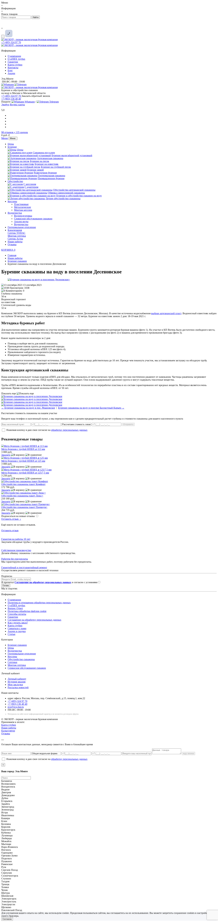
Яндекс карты (17, 104)
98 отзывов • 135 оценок (14, 132)
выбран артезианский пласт (166, 313)
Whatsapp (29, 101)
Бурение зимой (35, 169)
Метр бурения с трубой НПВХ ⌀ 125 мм (23, 461)
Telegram (54, 101)
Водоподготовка (23, 215)
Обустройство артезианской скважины (74, 190)
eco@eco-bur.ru (16, 707)
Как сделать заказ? (18, 622)
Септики (12, 662)
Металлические (22, 207)
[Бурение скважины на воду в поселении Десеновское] (109, 279)
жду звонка (188, 753)
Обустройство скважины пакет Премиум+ (24, 507)
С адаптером (31, 187)
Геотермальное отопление (22, 227)
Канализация (15, 230)
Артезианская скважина (50, 158)
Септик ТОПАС (16, 233)
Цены (11, 144)
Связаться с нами (17, 628)
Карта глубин (15, 64)
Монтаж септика (17, 235)
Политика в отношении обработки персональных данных (39, 602)
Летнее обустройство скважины (63, 198)
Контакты (13, 67)
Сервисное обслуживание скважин (33, 218)
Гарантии (13, 61)
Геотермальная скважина (51, 175)
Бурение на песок (39, 161)
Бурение (12, 146)
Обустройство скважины (21, 659)
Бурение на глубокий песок (56, 167)
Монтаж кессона (23, 210)
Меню (4, 138)
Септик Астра (15, 238)
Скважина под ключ (44, 152)
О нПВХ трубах (16, 59)
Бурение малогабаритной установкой (72, 155)
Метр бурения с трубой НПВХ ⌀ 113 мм (23, 449)
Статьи (11, 634)
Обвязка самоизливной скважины (66, 192)
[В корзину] (18, 455)
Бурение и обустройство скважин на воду (79, 195)
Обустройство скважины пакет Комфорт (23, 484)
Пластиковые (21, 204)
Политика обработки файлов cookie (27, 611)
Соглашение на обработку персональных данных (34, 619)
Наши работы (15, 241)
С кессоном (29, 184)
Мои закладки (15, 684)
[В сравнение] (33, 455)
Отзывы (12, 244)
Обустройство (15, 181)
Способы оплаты (17, 614)
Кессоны (12, 201)
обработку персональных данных (69, 430)
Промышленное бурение (51, 178)
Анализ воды (21, 221)
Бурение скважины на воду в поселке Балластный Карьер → (91, 407)
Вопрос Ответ (15, 608)
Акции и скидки (17, 631)
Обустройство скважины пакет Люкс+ (22, 495)
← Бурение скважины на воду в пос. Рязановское (28, 407)
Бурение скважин (17, 645)
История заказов (17, 681)
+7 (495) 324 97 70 (11, 42)
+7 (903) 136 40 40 (11, 98)
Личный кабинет (17, 678)
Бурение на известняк (46, 164)
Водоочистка (15, 213)
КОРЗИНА (8, 250)
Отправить (128, 424)
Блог (10, 70)
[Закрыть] (2, 739)
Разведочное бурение (45, 172)
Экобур (5, 104)
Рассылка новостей (18, 687)
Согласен (7, 919)
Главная (12, 255)
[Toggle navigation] (2, 36)
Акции (11, 73)
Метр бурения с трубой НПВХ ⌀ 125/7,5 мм (25, 472)
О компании (14, 56)
